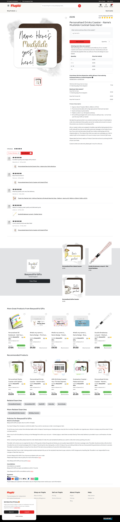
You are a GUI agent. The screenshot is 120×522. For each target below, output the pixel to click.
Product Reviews (13, 153)
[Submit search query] (79, 5)
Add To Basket (80, 42)
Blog (71, 501)
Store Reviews (26, 153)
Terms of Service (56, 498)
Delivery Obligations (39, 498)
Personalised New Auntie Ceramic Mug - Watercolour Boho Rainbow (37, 166)
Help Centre (110, 1)
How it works (109, 11)
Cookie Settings (19, 516)
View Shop (33, 281)
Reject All (11, 512)
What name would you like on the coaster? (83, 30)
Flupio (71, 496)
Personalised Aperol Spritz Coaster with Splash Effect (33, 182)
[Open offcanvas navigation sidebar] (8, 6)
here (39, 458)
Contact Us (91, 498)
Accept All (27, 512)
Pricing (54, 496)
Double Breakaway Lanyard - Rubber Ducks (30, 214)
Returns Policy (38, 496)
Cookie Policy (17, 508)
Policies (72, 498)
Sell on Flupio (102, 1)
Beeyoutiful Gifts (108, 16)
